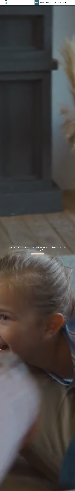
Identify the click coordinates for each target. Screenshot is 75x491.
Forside (36, 2)
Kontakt (59, 2)
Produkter (42, 2)
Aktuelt (54, 2)
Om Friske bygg (48, 2)
